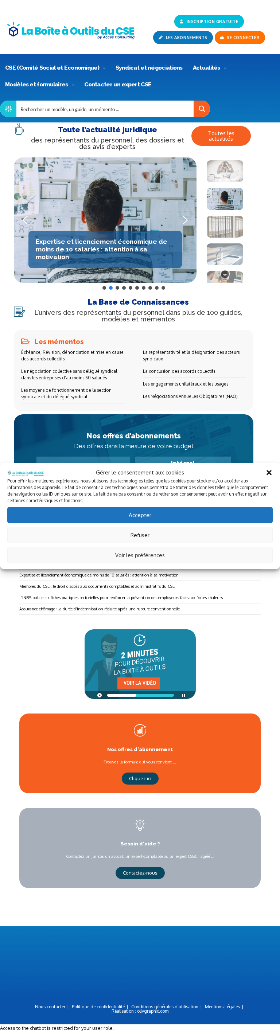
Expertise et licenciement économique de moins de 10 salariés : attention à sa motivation (99, 575)
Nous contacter (50, 1006)
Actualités (207, 67)
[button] (269, 472)
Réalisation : (140, 1011)
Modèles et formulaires (37, 84)
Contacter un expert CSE (117, 84)
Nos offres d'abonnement (140, 749)
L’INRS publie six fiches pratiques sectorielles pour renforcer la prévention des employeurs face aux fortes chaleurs (121, 597)
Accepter (140, 515)
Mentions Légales (222, 1006)
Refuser (140, 535)
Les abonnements (185, 37)
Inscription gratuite (211, 21)
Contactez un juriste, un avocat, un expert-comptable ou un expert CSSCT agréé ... (140, 856)
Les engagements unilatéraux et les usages (185, 384)
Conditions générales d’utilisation (164, 1006)
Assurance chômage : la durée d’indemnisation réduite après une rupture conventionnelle (99, 608)
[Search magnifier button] (202, 109)
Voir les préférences (140, 555)
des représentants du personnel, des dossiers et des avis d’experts (107, 143)
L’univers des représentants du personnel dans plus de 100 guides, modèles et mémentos (138, 316)
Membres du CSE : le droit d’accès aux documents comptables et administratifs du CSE (97, 586)
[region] (133, 224)
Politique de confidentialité (98, 1006)
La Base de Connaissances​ (138, 302)
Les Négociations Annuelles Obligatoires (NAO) (190, 396)
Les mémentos (59, 341)
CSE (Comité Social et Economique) (52, 67)
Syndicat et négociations (149, 67)
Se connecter (243, 37)
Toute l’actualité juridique (107, 129)
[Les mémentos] (25, 341)
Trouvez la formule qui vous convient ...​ (140, 762)
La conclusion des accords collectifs (179, 371)
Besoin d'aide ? (140, 844)
